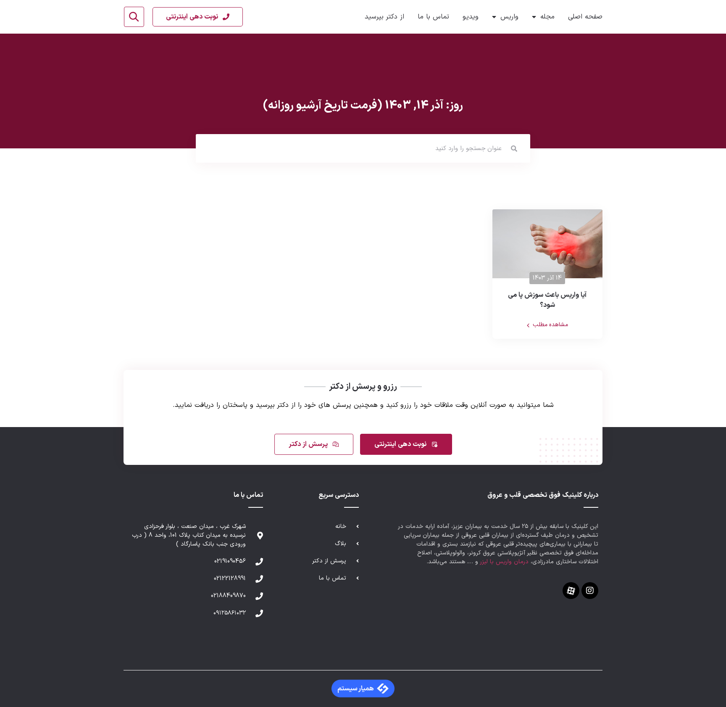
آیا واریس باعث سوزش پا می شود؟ (547, 300)
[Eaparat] (571, 590)
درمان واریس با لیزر (504, 561)
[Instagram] (589, 590)
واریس (509, 17)
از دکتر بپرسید (384, 17)
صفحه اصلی (585, 17)
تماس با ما (433, 17)
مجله (547, 17)
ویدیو (471, 17)
